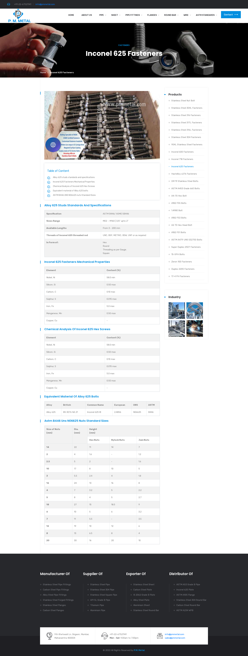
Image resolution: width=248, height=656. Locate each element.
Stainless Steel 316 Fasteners (186, 115)
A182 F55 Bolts (178, 203)
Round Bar (170, 15)
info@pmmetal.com (45, 4)
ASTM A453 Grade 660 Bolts (185, 188)
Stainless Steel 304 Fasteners (186, 137)
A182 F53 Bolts (178, 217)
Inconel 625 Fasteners (182, 166)
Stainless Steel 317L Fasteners (186, 122)
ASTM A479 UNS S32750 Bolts (186, 239)
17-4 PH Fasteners (180, 276)
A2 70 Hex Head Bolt (181, 225)
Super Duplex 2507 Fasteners (186, 247)
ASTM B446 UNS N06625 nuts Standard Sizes (74, 195)
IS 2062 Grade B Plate (144, 595)
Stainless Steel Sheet (143, 584)
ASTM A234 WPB (184, 610)
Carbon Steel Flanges (53, 610)
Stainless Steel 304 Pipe (102, 589)
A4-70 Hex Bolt (179, 196)
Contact (228, 14)
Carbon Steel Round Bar (188, 605)
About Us (87, 15)
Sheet (114, 15)
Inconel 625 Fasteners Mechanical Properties (74, 182)
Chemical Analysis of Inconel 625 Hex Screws (74, 186)
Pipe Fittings (132, 15)
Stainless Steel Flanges (54, 605)
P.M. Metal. (139, 650)
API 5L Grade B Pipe (100, 600)
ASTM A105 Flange (185, 595)
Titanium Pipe (97, 605)
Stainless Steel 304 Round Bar (191, 600)
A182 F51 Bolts (178, 232)
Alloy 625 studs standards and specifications (74, 177)
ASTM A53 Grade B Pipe (188, 584)
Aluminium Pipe (97, 610)
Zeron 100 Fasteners (181, 261)
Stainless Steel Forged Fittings (58, 600)
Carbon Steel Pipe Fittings (56, 589)
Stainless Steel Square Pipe (103, 595)
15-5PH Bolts (178, 254)
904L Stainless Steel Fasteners (186, 144)
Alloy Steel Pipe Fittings (55, 595)
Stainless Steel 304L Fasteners (186, 108)
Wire (186, 15)
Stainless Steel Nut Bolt (183, 100)
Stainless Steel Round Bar (146, 610)
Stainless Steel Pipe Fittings (57, 584)
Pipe (101, 15)
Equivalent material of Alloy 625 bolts (70, 190)
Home (71, 15)
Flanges (152, 15)
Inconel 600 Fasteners (182, 152)
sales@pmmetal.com (175, 638)
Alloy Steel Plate (141, 600)
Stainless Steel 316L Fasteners (186, 130)
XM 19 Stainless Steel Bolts (184, 181)
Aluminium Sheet (141, 605)
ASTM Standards (205, 15)
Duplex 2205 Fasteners (182, 269)
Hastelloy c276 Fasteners (184, 174)
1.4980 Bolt (177, 210)
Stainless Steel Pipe (100, 584)
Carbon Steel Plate (142, 589)
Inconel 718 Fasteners (182, 159)
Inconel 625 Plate (185, 589)
